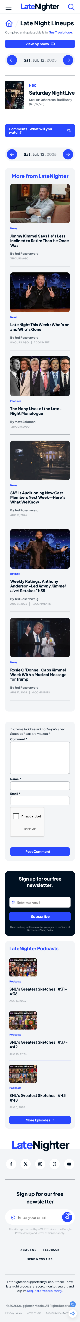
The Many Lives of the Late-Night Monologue (36, 411)
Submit (67, 1214)
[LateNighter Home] (40, 7)
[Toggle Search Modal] (71, 7)
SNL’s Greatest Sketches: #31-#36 (38, 991)
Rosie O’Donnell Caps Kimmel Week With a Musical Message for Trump (38, 674)
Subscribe (40, 916)
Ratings (15, 573)
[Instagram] (40, 1164)
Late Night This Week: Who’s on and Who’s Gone (40, 327)
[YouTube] (69, 1164)
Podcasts (15, 981)
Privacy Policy (46, 930)
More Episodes (38, 1120)
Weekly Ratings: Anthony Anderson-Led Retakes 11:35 (38, 586)
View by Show (37, 44)
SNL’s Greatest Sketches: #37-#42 (38, 1044)
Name (15, 779)
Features (15, 401)
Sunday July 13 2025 (68, 60)
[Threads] (54, 1164)
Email (15, 794)
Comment (18, 739)
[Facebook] (11, 1164)
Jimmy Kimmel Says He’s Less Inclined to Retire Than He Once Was (39, 240)
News (13, 228)
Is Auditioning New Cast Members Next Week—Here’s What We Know (37, 497)
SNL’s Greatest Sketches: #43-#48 (38, 1097)
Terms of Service (47, 1233)
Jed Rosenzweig (26, 253)
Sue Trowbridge (60, 32)
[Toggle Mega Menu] (8, 7)
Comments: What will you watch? (30, 131)
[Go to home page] (12, 23)
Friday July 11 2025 (12, 60)
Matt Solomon (25, 422)
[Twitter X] (25, 1164)
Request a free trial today (44, 1291)
